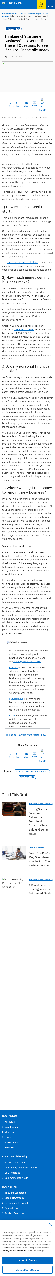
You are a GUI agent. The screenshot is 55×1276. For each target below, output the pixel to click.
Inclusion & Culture (15, 1162)
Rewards (9, 1147)
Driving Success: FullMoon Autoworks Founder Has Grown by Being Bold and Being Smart (39, 822)
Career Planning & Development (32, 771)
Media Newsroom (14, 1197)
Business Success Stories (41, 803)
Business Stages (34, 13)
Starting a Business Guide (27, 661)
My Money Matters (9, 13)
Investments (11, 1142)
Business (22, 13)
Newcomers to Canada (17, 1203)
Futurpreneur (16, 698)
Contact (13, 667)
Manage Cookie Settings (27, 1270)
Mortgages (10, 1132)
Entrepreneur (27, 777)
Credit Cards (11, 1126)
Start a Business (36, 847)
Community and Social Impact (21, 1167)
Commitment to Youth (16, 1177)
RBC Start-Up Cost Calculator (22, 262)
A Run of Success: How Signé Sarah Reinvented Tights (40, 889)
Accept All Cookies (27, 1260)
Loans (8, 1137)
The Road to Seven (24, 329)
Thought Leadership (15, 1192)
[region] (27, 1248)
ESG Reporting (12, 1172)
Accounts (10, 1121)
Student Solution (14, 1213)
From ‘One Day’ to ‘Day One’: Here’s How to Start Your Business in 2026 (40, 859)
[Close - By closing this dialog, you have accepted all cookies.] (51, 1224)
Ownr (12, 715)
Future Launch (12, 1208)
